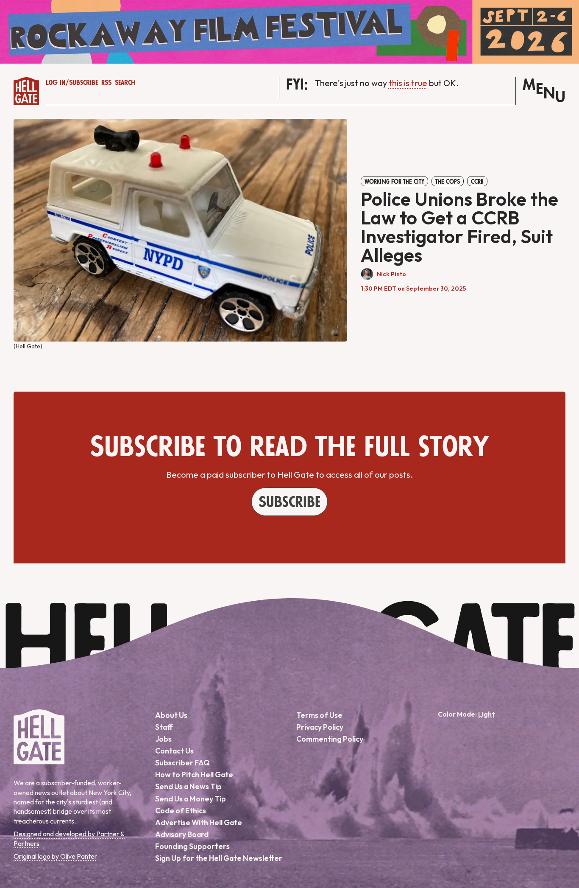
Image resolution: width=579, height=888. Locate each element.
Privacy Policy (319, 727)
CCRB (477, 182)
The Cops (447, 182)
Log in (55, 82)
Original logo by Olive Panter (55, 856)
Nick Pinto (391, 274)
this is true (408, 83)
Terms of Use (319, 715)
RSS (106, 82)
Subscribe (83, 82)
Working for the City (394, 182)
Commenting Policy (329, 739)
